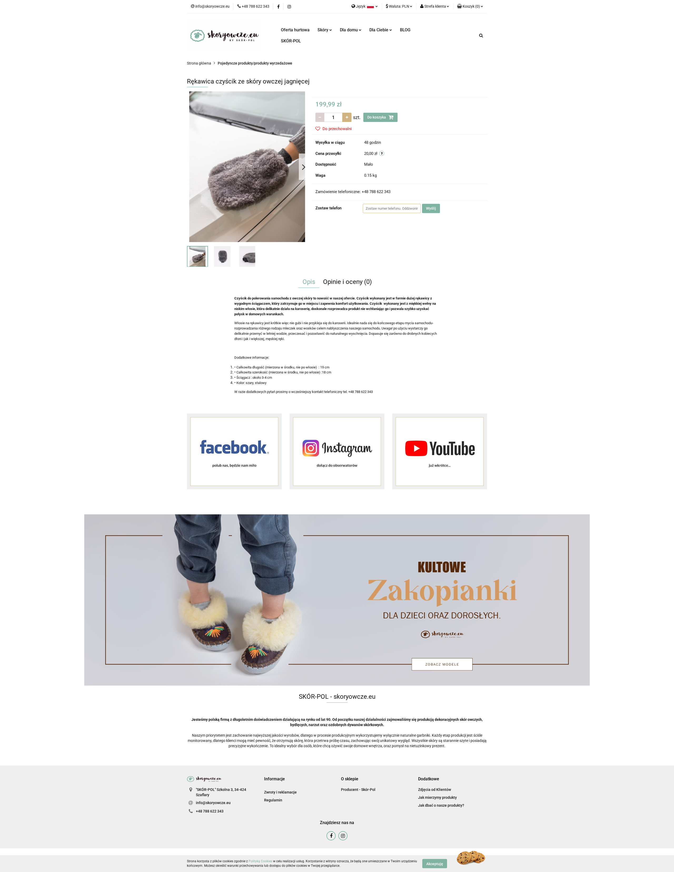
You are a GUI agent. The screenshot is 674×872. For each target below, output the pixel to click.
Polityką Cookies (260, 861)
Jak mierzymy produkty (437, 797)
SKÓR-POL (291, 40)
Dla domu (349, 29)
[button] (470, 6)
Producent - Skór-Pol (358, 789)
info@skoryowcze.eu (213, 803)
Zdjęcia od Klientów (434, 789)
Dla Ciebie (379, 29)
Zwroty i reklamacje (280, 792)
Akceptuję (434, 863)
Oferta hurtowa (295, 29)
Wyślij (431, 208)
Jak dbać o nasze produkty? (441, 805)
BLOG (405, 29)
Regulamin (273, 800)
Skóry (323, 29)
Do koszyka (377, 117)
